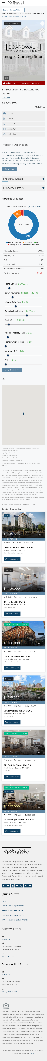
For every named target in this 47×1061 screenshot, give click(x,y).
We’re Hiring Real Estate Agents (15, 920)
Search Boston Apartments (13, 906)
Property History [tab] (13, 188)
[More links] (42, 23)
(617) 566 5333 (9, 956)
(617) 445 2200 (9, 992)
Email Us (6, 939)
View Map (6, 98)
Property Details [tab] (13, 179)
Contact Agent (13, 559)
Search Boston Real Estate (12, 910)
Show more (9, 169)
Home (4, 901)
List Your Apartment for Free (14, 915)
